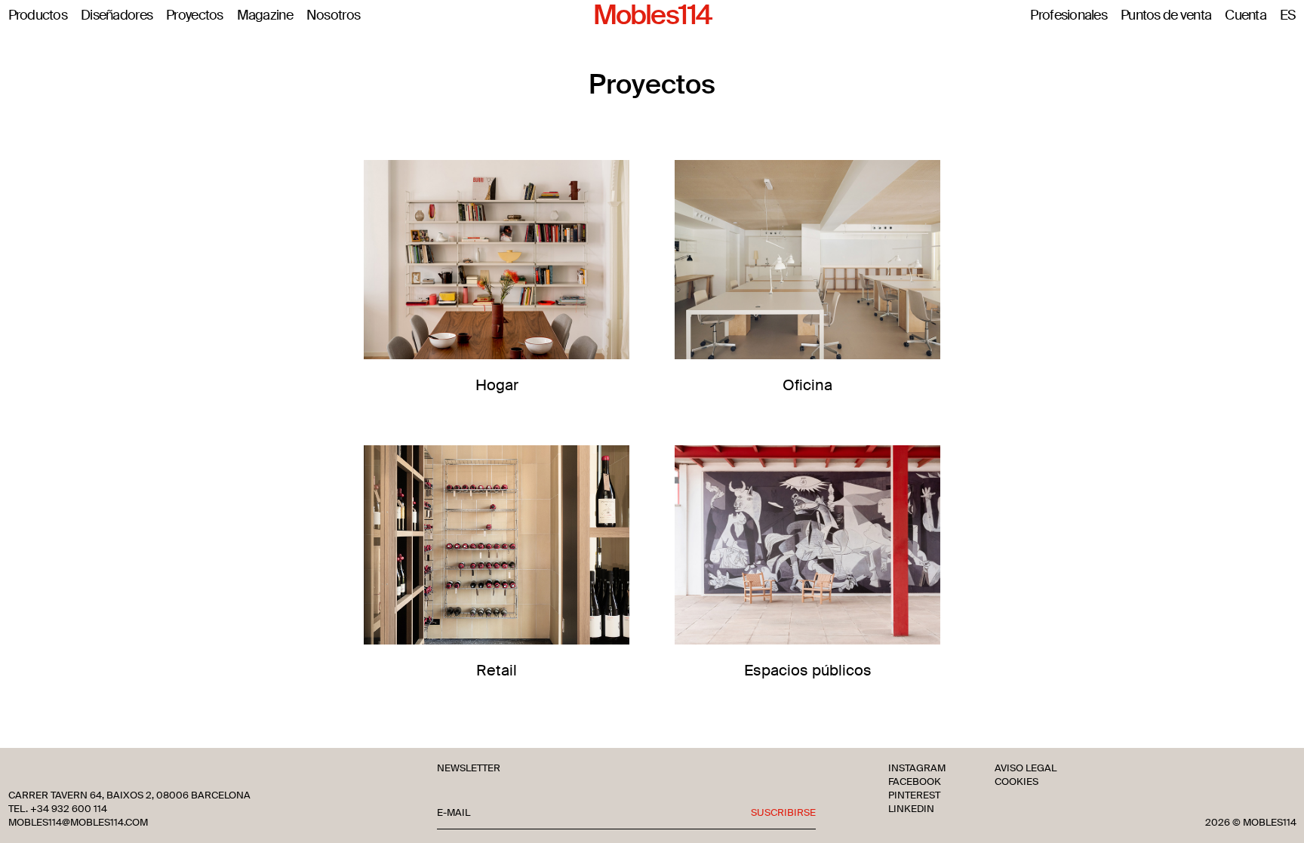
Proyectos (194, 16)
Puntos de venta (1166, 16)
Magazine (265, 16)
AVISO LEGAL (1025, 768)
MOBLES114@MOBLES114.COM (78, 823)
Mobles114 (652, 15)
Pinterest (914, 795)
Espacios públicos (808, 669)
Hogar (496, 384)
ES (1288, 16)
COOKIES (1016, 782)
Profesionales (1068, 16)
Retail (496, 669)
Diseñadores (116, 16)
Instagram (917, 768)
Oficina (807, 384)
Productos (38, 16)
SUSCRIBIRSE (783, 813)
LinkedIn (911, 809)
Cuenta (1245, 16)
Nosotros (333, 16)
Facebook (914, 782)
